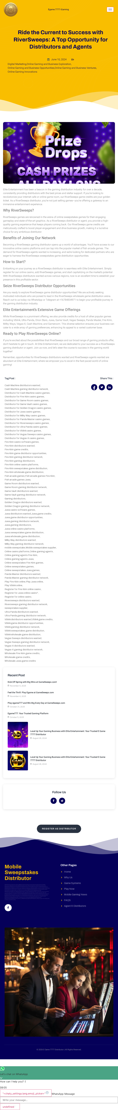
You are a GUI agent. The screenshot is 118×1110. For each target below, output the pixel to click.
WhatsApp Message (63, 1094)
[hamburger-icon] (110, 9)
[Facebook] (54, 801)
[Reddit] (62, 801)
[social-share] (94, 387)
